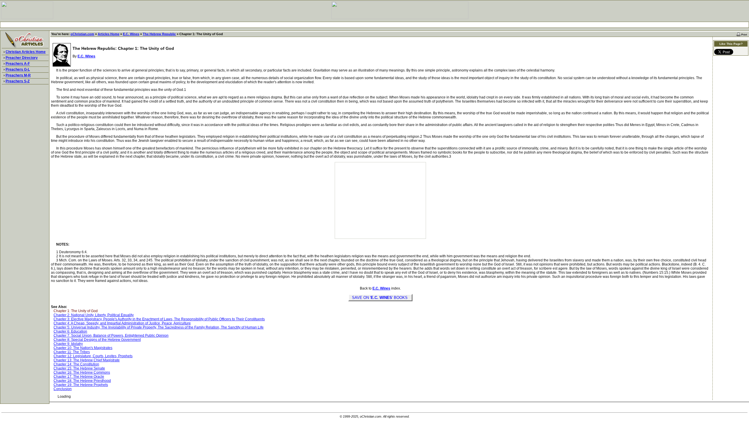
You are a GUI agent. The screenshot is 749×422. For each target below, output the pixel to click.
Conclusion (63, 389)
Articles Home (108, 34)
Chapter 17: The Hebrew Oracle (79, 377)
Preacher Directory (22, 58)
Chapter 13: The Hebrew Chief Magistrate (87, 360)
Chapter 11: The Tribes (72, 352)
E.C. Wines (131, 34)
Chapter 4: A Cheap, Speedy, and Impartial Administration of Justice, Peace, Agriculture (122, 323)
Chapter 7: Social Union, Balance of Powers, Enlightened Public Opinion (111, 335)
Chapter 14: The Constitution (76, 364)
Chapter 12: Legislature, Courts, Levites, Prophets (93, 356)
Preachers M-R (18, 75)
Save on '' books (380, 297)
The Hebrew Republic (159, 34)
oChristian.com (82, 34)
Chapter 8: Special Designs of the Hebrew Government (97, 340)
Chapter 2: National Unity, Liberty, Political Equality (94, 315)
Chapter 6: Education (70, 331)
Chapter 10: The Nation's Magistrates (83, 348)
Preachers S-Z (18, 81)
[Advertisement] (374, 25)
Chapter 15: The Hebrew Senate (79, 368)
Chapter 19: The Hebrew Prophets (81, 385)
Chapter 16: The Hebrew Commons (82, 372)
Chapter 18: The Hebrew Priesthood (82, 381)
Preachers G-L (18, 69)
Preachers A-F (18, 64)
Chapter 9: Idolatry (68, 344)
